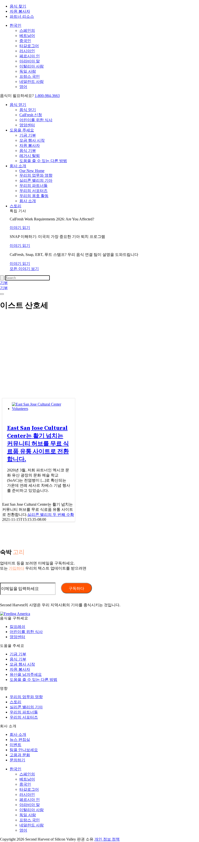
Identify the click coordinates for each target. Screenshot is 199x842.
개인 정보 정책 (107, 839)
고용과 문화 (20, 755)
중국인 (25, 41)
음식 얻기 (18, 105)
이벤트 (15, 745)
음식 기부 (27, 150)
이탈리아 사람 (31, 66)
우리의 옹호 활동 (34, 196)
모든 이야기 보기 (24, 269)
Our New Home (31, 171)
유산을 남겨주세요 (26, 674)
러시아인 (27, 51)
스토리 (15, 206)
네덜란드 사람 (31, 81)
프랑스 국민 (29, 76)
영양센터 (27, 125)
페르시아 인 (29, 56)
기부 (4, 283)
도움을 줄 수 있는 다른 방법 (43, 161)
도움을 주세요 (22, 130)
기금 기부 (27, 135)
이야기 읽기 (20, 228)
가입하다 (16, 568)
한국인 (15, 25)
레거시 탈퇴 (29, 156)
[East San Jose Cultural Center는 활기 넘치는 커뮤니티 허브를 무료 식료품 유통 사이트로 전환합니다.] (43, 409)
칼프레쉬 (17, 627)
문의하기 (17, 760)
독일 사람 (27, 71)
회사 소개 (18, 166)
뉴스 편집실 (20, 740)
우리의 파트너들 (33, 185)
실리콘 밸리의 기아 (35, 180)
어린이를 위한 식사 (35, 120)
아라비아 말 (29, 61)
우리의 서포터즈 (33, 191)
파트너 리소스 (22, 16)
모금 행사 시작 (32, 140)
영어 (23, 87)
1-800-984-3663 (47, 96)
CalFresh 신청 (30, 115)
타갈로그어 (29, 46)
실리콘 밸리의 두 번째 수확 (50, 514)
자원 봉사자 (20, 11)
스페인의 (27, 30)
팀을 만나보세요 (24, 750)
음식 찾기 (18, 6)
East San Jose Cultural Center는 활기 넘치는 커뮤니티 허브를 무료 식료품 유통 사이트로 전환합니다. (38, 444)
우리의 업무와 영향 (35, 175)
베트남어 (27, 36)
